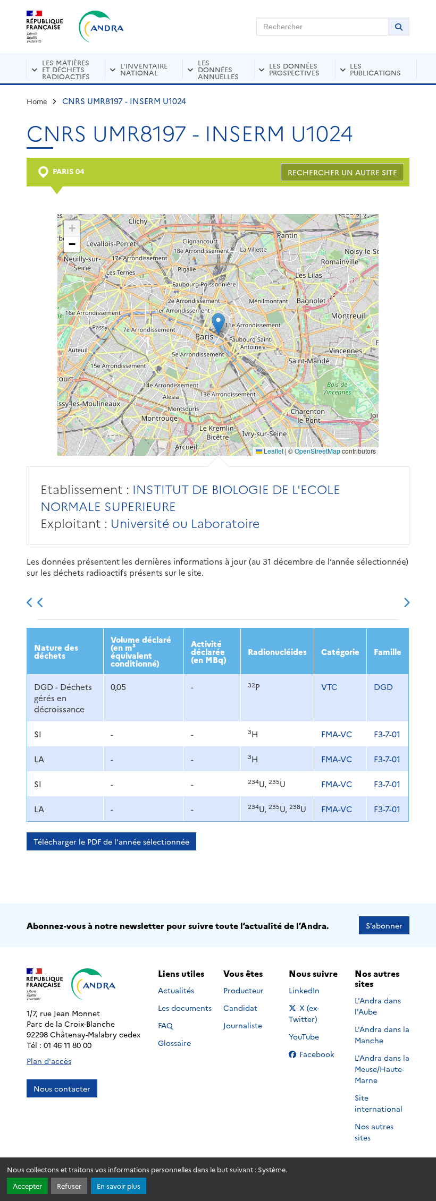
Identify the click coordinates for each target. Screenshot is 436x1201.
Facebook (320, 1054)
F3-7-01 (387, 733)
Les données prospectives (294, 69)
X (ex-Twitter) (316, 1013)
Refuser (69, 1185)
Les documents (185, 1007)
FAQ (165, 1025)
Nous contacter (61, 1088)
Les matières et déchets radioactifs (66, 69)
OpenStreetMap (317, 450)
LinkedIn (315, 990)
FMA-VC (336, 733)
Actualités (176, 990)
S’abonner (384, 925)
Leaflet (272, 450)
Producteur (243, 990)
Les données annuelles (218, 69)
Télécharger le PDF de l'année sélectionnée (111, 841)
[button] (218, 324)
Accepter (27, 1185)
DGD (383, 686)
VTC (329, 686)
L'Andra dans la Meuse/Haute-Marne (382, 1068)
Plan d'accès (49, 1060)
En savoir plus (118, 1185)
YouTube (315, 1036)
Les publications (375, 69)
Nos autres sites (374, 1132)
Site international (379, 1103)
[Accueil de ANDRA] (101, 26)
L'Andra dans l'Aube (378, 1006)
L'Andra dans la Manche (382, 1034)
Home (37, 101)
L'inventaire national (143, 69)
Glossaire (174, 1042)
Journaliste (242, 1025)
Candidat (240, 1007)
